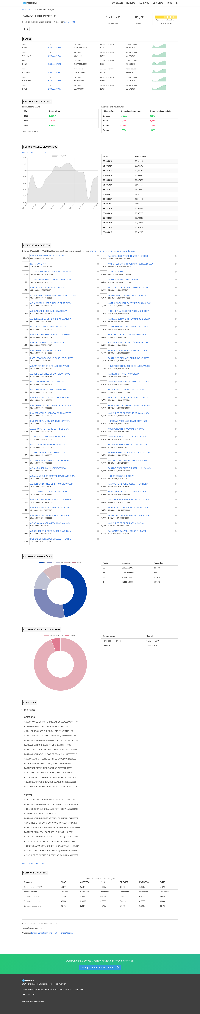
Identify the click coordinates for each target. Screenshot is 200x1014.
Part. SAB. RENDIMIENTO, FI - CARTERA (48, 256)
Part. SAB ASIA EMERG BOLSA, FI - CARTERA (128, 484)
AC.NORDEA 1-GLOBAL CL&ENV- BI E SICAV (127, 492)
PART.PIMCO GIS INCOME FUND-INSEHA (48, 390)
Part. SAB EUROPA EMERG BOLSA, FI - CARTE (50, 539)
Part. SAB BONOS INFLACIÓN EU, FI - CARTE (127, 460)
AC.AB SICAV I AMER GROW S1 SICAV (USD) (50, 523)
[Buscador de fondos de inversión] (177, 3)
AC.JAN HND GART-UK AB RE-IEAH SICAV (48, 492)
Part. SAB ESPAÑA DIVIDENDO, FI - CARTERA (50, 421)
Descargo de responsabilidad (33, 1001)
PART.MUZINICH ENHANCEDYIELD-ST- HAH (127, 295)
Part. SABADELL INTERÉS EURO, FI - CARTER (128, 256)
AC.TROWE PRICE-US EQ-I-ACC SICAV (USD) (128, 421)
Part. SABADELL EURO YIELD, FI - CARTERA (49, 397)
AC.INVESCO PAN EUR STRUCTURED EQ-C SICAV (130, 452)
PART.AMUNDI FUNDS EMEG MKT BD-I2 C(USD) (129, 319)
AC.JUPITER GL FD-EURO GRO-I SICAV (47, 452)
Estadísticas (68, 989)
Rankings (144, 3)
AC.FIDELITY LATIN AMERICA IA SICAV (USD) (128, 508)
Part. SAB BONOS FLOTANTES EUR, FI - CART (128, 437)
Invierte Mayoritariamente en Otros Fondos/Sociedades (53, 933)
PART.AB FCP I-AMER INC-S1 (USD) (123, 374)
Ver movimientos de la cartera (34, 864)
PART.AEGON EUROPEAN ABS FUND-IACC (49, 287)
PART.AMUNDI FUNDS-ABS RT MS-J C (47, 350)
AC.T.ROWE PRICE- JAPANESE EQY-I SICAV (49, 460)
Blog (33, 989)
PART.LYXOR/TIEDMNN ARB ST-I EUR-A (47, 445)
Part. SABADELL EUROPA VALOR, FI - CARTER (128, 382)
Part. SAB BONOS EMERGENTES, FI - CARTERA (129, 500)
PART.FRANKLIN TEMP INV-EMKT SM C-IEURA (128, 515)
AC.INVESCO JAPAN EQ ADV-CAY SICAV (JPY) (50, 437)
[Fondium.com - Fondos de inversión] (30, 3)
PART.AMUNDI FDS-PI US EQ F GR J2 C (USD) (50, 405)
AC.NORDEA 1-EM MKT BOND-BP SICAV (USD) (50, 319)
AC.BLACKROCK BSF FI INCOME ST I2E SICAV (50, 303)
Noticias (130, 3)
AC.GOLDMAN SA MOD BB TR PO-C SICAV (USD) (51, 484)
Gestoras (158, 3)
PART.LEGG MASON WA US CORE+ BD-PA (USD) (51, 358)
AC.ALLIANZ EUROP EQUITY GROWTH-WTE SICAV (52, 476)
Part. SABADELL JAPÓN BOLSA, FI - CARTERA (50, 500)
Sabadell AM (69, 22)
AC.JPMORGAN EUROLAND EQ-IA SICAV (126, 429)
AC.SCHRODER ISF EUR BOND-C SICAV (126, 523)
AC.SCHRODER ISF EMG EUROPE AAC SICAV (50, 531)
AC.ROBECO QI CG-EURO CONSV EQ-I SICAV (128, 397)
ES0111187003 (54, 48)
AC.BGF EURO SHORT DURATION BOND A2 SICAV (130, 264)
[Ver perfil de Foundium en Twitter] (24, 994)
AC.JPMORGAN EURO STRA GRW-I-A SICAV (127, 445)
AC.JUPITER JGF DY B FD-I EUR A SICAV (126, 390)
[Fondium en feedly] (34, 994)
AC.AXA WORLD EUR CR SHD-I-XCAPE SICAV (50, 280)
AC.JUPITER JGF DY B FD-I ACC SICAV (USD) (50, 366)
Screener (117, 3)
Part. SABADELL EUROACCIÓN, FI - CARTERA (128, 342)
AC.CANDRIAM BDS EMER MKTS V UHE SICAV (129, 311)
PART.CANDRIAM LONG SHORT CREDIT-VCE (128, 327)
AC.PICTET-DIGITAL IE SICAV (121, 476)
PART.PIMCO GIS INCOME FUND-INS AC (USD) (128, 358)
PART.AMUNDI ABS (116, 272)
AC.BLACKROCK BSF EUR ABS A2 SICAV (48, 311)
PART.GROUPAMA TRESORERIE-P (123, 280)
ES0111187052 (54, 81)
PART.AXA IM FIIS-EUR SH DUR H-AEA (47, 382)
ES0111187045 (54, 89)
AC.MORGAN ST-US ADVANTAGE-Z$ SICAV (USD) (130, 405)
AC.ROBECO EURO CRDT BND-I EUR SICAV (127, 335)
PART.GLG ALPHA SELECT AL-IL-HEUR (47, 342)
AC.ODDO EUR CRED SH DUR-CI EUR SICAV (50, 374)
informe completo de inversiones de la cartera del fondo (112, 251)
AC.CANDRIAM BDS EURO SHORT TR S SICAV (51, 272)
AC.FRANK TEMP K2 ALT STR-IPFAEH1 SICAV (128, 350)
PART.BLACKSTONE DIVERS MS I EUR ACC (49, 327)
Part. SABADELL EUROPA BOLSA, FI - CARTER (50, 413)
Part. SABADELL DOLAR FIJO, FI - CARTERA (49, 515)
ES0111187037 (54, 72)
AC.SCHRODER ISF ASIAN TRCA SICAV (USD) (128, 413)
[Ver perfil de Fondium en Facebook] (29, 994)
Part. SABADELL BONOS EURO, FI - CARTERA (50, 508)
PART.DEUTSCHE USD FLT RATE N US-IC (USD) (129, 468)
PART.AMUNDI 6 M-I (38, 264)
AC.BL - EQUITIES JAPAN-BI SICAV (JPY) (48, 468)
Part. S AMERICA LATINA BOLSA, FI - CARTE (127, 531)
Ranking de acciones (53, 989)
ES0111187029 (54, 64)
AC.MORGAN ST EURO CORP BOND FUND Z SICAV (53, 295)
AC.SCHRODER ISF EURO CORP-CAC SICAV (128, 287)
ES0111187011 (54, 56)
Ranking (39, 989)
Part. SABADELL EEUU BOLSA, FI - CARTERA (50, 335)
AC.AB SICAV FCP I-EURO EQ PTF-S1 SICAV (49, 429)
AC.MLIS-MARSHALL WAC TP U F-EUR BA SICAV (129, 303)
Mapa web (79, 989)
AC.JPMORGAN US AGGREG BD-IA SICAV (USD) (129, 366)
